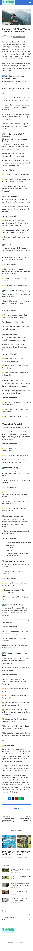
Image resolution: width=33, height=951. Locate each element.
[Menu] (29, 2)
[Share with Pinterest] (16, 798)
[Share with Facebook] (9, 798)
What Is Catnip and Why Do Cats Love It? (21, 877)
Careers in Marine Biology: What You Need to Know (8, 852)
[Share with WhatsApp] (19, 798)
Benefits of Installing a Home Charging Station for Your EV (20, 884)
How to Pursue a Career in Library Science (19, 892)
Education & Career (19, 36)
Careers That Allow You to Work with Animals (23, 852)
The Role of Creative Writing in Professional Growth (20, 899)
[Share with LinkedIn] (22, 798)
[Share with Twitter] (13, 798)
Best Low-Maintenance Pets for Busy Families (21, 870)
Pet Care (4, 920)
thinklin (4, 35)
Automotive (5, 915)
